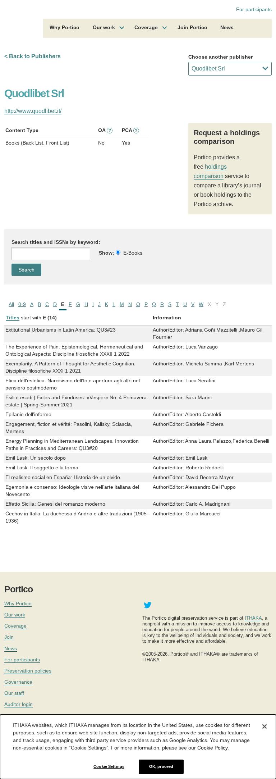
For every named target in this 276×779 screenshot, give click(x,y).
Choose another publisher (220, 57)
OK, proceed (161, 766)
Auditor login (18, 704)
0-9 (22, 304)
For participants (254, 9)
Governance (18, 682)
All (11, 304)
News (227, 27)
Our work (104, 27)
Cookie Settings (108, 766)
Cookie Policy (212, 748)
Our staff (14, 693)
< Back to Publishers (32, 56)
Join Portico (192, 27)
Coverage (146, 27)
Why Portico (64, 27)
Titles (12, 317)
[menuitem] (64, 28)
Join (9, 637)
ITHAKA (253, 618)
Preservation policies (27, 671)
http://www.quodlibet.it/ (32, 111)
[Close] (264, 726)
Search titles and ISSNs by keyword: (56, 242)
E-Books (132, 253)
